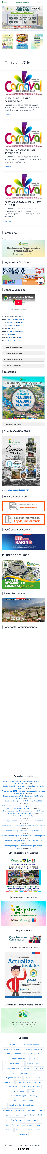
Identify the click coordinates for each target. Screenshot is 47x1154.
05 (8, 328)
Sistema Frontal (27, 1125)
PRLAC (41, 1110)
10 (12, 334)
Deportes (28, 1078)
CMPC (34, 1058)
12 (11, 328)
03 (9, 334)
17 (15, 334)
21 (18, 322)
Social (38, 1125)
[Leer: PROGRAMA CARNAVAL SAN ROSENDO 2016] (23, 134)
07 (7, 331)
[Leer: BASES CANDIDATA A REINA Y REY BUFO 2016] (23, 186)
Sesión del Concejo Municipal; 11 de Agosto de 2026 (23, 841)
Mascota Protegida (19, 1100)
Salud (40, 1115)
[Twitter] (23, 1149)
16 (15, 325)
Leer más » (8, 115)
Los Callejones (35, 1096)
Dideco (37, 1078)
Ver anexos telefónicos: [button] (14, 424)
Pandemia (31, 1110)
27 (15, 340)
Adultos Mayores (13, 1045)
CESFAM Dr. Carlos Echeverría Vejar (28, 1054)
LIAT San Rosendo (19, 1091)
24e (19, 337)
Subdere (9, 1130)
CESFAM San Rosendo (19, 1058)
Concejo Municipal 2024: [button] (14, 353)
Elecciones (37, 1082)
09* (11, 331)
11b (15, 319)
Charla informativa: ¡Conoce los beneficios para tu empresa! (23, 836)
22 (11, 340)
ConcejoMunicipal (11, 1068)
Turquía (37, 1130)
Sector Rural (31, 1120)
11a (12, 319)
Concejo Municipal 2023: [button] (14, 359)
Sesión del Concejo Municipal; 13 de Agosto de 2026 (23, 831)
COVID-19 (39, 1068)
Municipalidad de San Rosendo (23, 1105)
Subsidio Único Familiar (24, 1130)
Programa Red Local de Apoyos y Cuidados (19, 1115)
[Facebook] (19, 1149)
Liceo (32, 1091)
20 (8, 340)
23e (18, 325)
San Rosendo (17, 1120)
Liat (38, 1087)
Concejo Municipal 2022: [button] (14, 366)
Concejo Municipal (35, 1063)
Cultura (14, 1073)
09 (11, 325)
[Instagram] (27, 1149)
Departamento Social (13, 1078)
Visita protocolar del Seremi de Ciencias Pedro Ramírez (23, 821)
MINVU (31, 1100)
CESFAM (8, 1054)
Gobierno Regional (27, 1087)
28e (21, 322)
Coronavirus (27, 1068)
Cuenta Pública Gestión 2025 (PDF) (16, 490)
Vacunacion (23, 1134)
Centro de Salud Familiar (34, 1049)
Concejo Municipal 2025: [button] (14, 347)
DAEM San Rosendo (28, 1073)
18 (23, 319)
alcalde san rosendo (31, 1045)
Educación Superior (23, 1082)
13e (19, 319)
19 (14, 328)
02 (8, 325)
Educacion (9, 1082)
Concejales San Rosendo (13, 1064)
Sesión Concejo (12, 1125)
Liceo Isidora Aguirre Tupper (16, 1096)
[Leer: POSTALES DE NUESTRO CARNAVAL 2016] (23, 82)
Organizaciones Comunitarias (13, 1110)
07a (8, 322)
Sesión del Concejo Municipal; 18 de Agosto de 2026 (23, 801)
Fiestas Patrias (12, 1087)
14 (14, 322)
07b (11, 322)
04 (9, 319)
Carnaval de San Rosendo (13, 1049)
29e (21, 331)
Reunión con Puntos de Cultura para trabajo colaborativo (23, 816)
